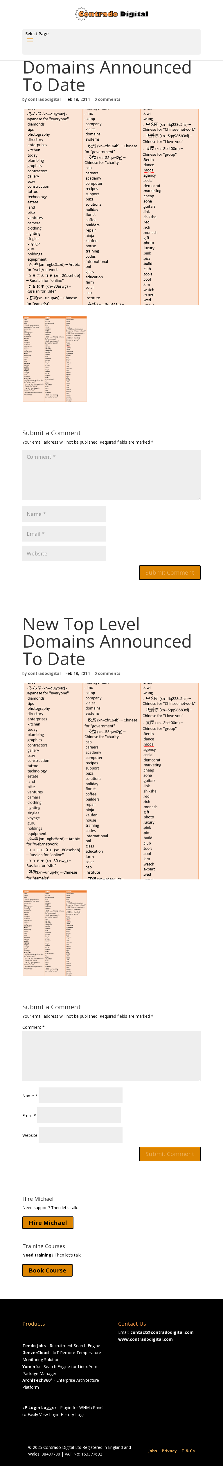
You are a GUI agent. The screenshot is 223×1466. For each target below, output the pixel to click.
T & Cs (188, 1451)
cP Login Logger (39, 1407)
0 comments (107, 99)
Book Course (47, 1270)
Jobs (152, 1451)
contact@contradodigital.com (162, 1332)
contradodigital (44, 99)
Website (29, 1135)
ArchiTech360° (37, 1380)
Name (29, 1095)
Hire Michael (48, 1223)
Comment (33, 1027)
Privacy (169, 1451)
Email (29, 1115)
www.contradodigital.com (145, 1339)
